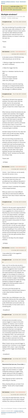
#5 (25, 250)
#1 (25, 54)
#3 (25, 169)
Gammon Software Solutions (8, 1)
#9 (25, 394)
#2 (2, 96)
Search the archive (17, 9)
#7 (2, 317)
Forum (17, 1)
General (3, 3)
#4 (2, 204)
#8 (2, 361)
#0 (2, 24)
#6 (2, 262)
